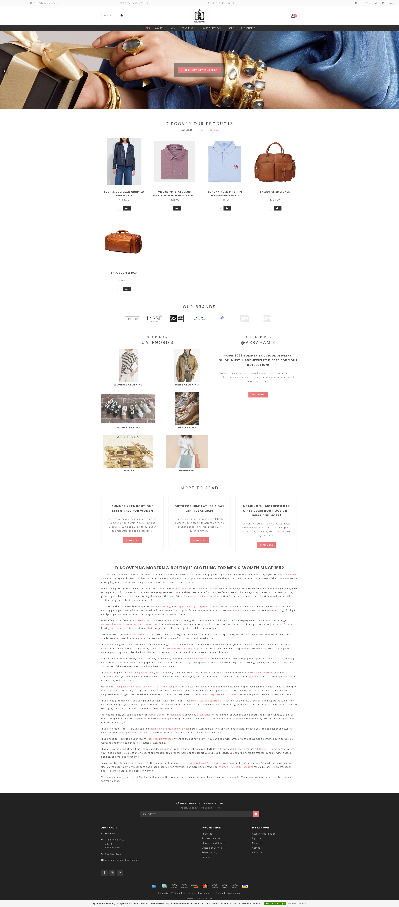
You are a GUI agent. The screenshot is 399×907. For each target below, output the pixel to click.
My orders (258, 838)
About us (207, 833)
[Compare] (376, 3)
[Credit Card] (164, 886)
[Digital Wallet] (184, 886)
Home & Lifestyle (212, 28)
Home (147, 28)
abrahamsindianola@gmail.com (123, 860)
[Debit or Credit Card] (174, 886)
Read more (258, 394)
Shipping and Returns (214, 843)
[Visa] (245, 886)
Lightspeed (208, 893)
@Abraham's (248, 28)
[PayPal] (215, 886)
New (200, 129)
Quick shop (125, 190)
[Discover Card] (194, 886)
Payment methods (212, 838)
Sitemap (206, 857)
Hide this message (275, 903)
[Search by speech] (121, 15)
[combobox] (113, 15)
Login (391, 3)
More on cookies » (297, 903)
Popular (214, 129)
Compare (257, 847)
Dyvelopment (234, 893)
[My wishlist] (383, 3)
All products (259, 852)
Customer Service (212, 847)
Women (159, 28)
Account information (264, 833)
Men (173, 28)
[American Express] (154, 886)
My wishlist (258, 843)
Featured (186, 129)
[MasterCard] (205, 886)
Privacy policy (209, 852)
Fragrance (188, 28)
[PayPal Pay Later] (225, 886)
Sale (231, 28)
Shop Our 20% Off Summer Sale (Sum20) (199, 76)
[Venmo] (235, 886)
